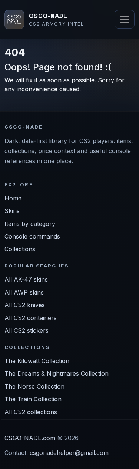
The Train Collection (33, 399)
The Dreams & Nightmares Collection (56, 373)
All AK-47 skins (26, 279)
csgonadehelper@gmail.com (69, 452)
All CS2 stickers (26, 330)
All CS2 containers (30, 318)
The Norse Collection (34, 386)
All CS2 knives (24, 305)
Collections (19, 249)
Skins (12, 210)
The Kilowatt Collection (36, 361)
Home (12, 198)
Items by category (29, 223)
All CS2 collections (30, 412)
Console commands (32, 236)
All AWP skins (24, 292)
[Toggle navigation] (125, 19)
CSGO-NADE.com (29, 438)
